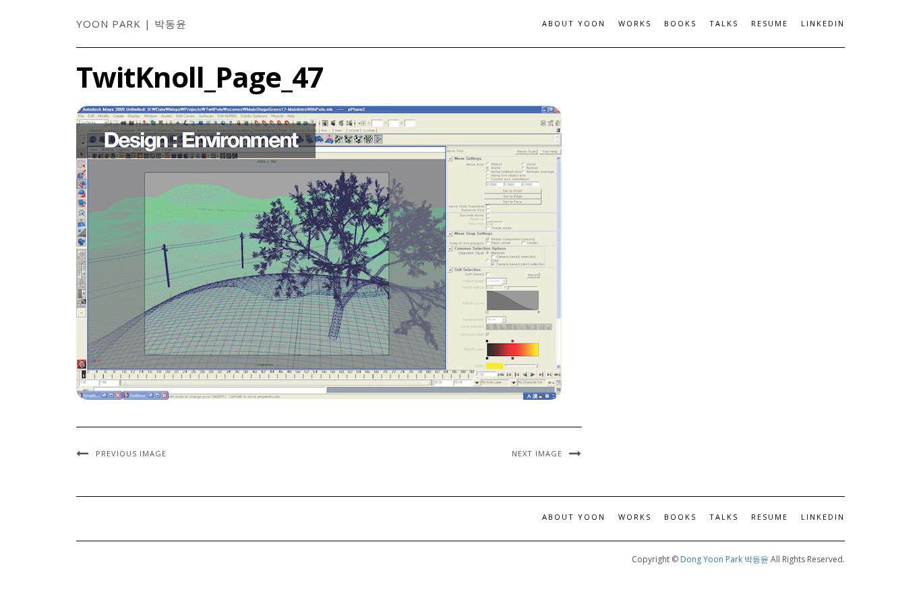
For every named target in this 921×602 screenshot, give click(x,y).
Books (680, 23)
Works (634, 23)
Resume (769, 23)
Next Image (537, 453)
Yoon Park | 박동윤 (131, 23)
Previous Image (131, 453)
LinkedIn (823, 23)
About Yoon (573, 23)
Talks (723, 23)
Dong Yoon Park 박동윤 (724, 559)
